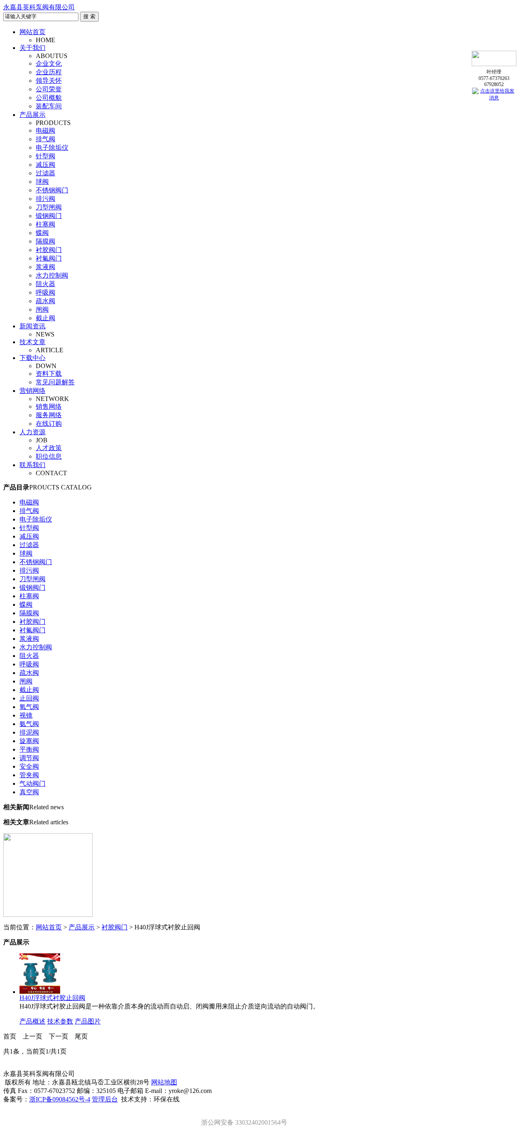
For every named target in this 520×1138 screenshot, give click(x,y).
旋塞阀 (29, 740)
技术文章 (33, 341)
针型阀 (45, 156)
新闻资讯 (33, 326)
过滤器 (45, 173)
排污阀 (45, 198)
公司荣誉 (49, 89)
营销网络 (33, 390)
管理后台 (105, 1099)
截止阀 (45, 318)
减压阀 (45, 164)
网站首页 (33, 31)
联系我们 (33, 464)
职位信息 (49, 456)
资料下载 (49, 373)
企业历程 (49, 72)
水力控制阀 (52, 275)
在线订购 (49, 423)
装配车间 (49, 106)
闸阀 (42, 309)
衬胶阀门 (49, 249)
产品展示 (33, 114)
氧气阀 (29, 706)
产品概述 (33, 1021)
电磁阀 (45, 130)
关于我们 (33, 47)
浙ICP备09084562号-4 (59, 1099)
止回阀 (29, 698)
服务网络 (49, 415)
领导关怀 (49, 80)
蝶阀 (42, 232)
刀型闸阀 (49, 207)
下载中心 (33, 357)
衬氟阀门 (49, 258)
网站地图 (164, 1082)
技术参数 (60, 1021)
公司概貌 (49, 97)
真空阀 (29, 792)
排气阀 (45, 139)
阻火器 (45, 283)
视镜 (26, 715)
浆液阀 (45, 266)
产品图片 (88, 1021)
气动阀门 (33, 783)
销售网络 (49, 406)
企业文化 (49, 63)
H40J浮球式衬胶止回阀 (52, 997)
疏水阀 (45, 300)
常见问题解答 (55, 382)
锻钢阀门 (49, 215)
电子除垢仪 (52, 147)
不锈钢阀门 (52, 190)
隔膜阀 (45, 241)
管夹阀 (29, 775)
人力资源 (33, 432)
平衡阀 (29, 749)
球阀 (42, 181)
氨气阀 (29, 723)
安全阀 (29, 766)
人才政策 (49, 447)
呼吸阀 (45, 292)
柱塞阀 (45, 224)
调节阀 (29, 757)
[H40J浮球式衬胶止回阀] (40, 991)
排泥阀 (29, 732)
